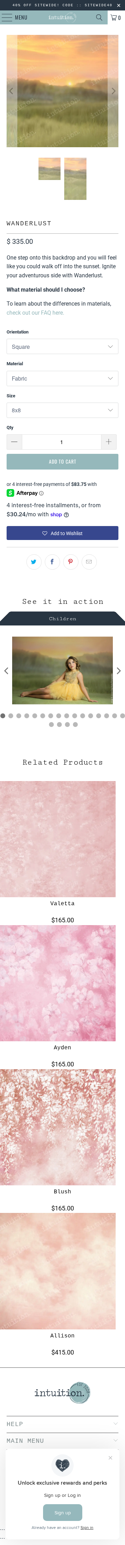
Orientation (17, 332)
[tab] (62, 617)
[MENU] (3, 17)
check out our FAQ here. (35, 312)
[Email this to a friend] (89, 562)
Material (15, 363)
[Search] (99, 17)
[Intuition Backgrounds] (62, 17)
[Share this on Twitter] (34, 562)
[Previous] (11, 91)
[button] (62, 533)
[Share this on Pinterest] (70, 562)
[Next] (113, 91)
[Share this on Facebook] (52, 562)
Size (11, 395)
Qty (10, 427)
